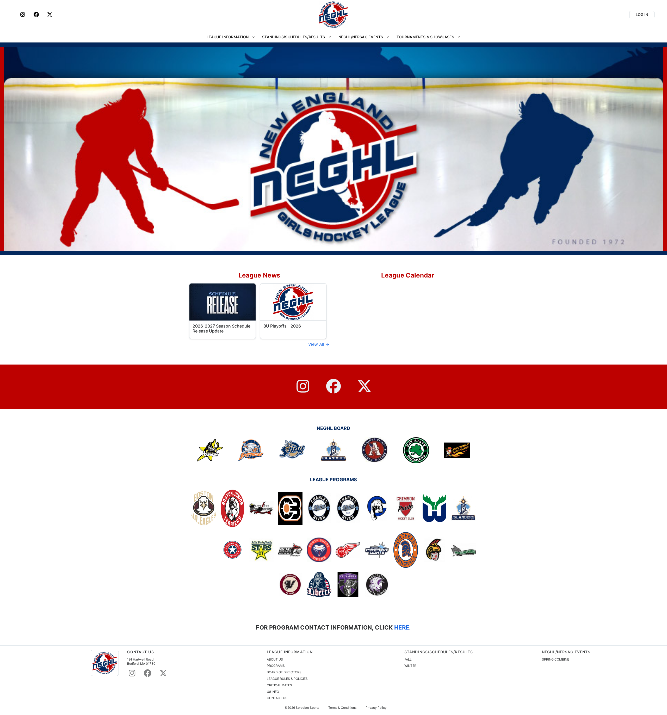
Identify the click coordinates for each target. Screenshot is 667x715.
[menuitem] (230, 37)
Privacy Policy (376, 708)
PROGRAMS (276, 666)
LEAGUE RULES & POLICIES (287, 679)
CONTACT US (277, 698)
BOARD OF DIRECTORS (284, 672)
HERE (401, 627)
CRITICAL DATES (279, 685)
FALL (408, 659)
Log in (642, 14)
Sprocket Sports (307, 708)
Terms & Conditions (342, 708)
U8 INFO (273, 692)
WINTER (410, 666)
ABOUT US (275, 659)
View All (316, 344)
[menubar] (333, 37)
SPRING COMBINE (555, 659)
